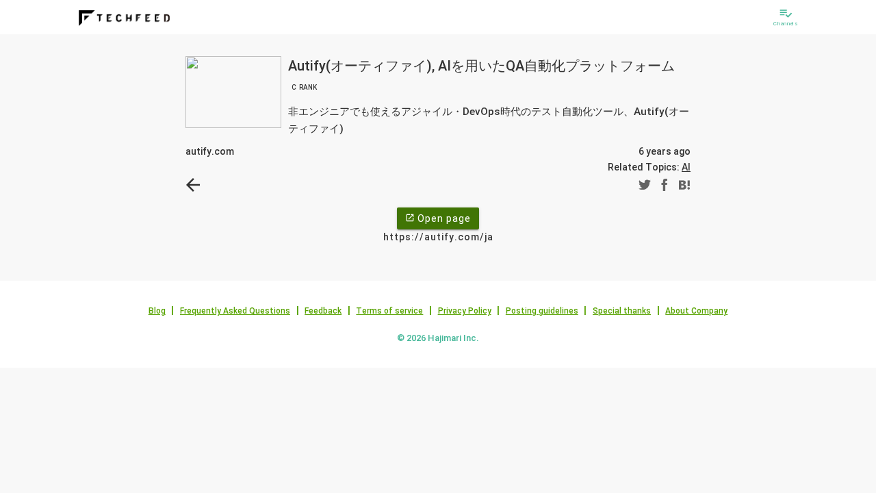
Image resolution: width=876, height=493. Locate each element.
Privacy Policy (464, 311)
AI (686, 167)
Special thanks (622, 311)
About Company (696, 311)
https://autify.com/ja (438, 236)
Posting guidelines (542, 311)
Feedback (323, 311)
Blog (157, 311)
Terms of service (389, 311)
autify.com (209, 151)
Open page (438, 218)
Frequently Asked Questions (235, 311)
